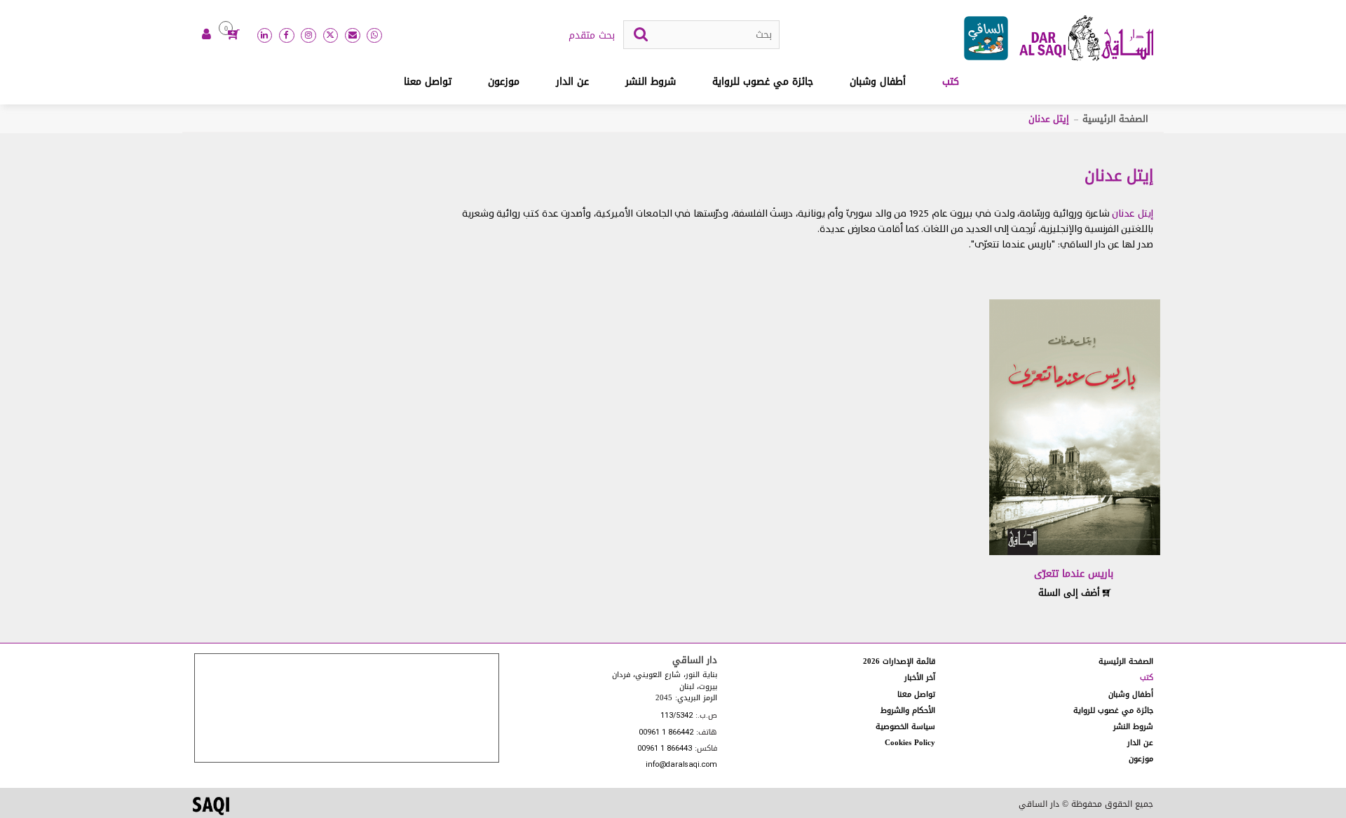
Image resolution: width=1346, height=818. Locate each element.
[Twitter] (331, 36)
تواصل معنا (427, 81)
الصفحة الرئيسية (1115, 119)
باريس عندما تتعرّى (1073, 573)
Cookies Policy (910, 742)
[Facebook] (287, 36)
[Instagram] (308, 36)
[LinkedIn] (265, 36)
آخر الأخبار (919, 677)
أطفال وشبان (878, 81)
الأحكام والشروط (908, 710)
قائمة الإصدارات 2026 (899, 661)
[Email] (353, 36)
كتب (950, 81)
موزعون (503, 81)
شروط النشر (650, 81)
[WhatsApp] (374, 36)
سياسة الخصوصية (905, 726)
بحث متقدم (592, 36)
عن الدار (572, 81)
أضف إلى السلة (1070, 592)
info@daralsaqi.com (681, 765)
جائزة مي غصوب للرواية (762, 81)
